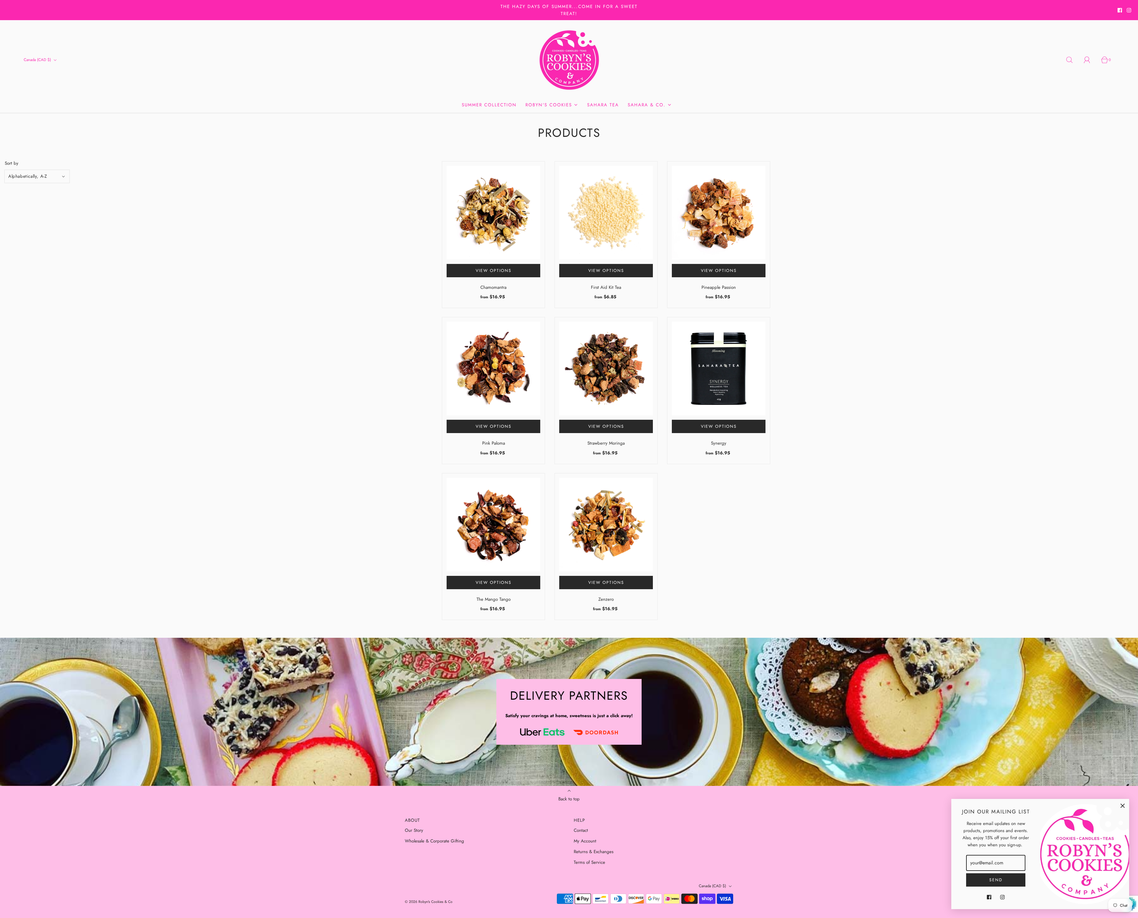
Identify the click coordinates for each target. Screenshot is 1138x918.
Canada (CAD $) (38, 60)
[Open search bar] (1072, 59)
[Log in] (1090, 59)
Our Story (414, 830)
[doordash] (595, 732)
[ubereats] (542, 731)
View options (494, 270)
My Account (585, 841)
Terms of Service (589, 862)
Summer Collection (489, 105)
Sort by (11, 163)
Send (996, 880)
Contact (581, 830)
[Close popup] (1122, 805)
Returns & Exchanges (593, 851)
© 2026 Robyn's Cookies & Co (429, 901)
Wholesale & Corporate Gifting (434, 841)
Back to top (569, 799)
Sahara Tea (603, 105)
